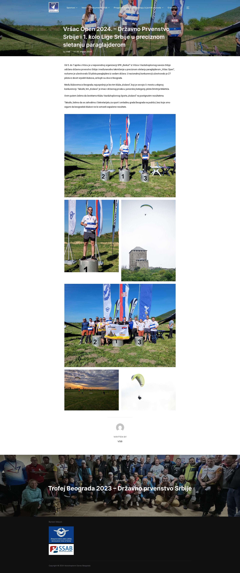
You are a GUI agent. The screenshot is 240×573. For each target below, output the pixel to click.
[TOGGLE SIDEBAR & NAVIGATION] (188, 7)
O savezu (172, 7)
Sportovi (71, 7)
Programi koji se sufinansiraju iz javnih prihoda (137, 7)
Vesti (84, 7)
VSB (68, 51)
